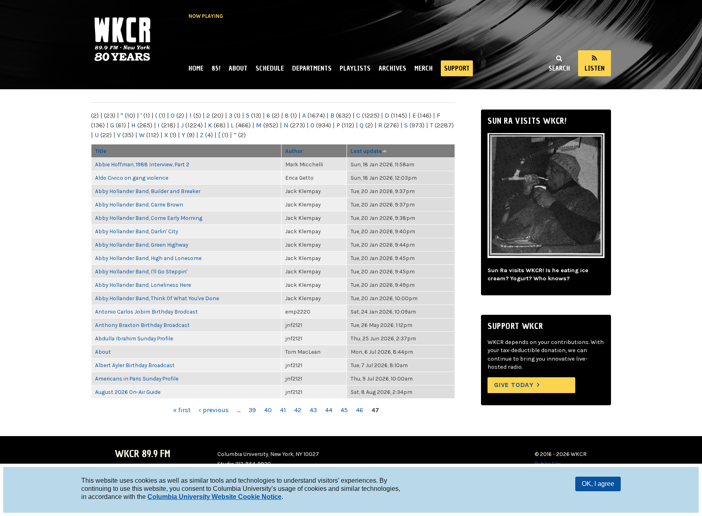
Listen (594, 68)
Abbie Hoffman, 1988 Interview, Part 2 (142, 164)
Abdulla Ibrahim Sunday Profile (134, 338)
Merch (423, 68)
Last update (366, 151)
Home (196, 68)
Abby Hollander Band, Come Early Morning (148, 218)
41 (283, 410)
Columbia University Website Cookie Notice (214, 496)
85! (216, 68)
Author (294, 151)
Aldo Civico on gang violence (131, 177)
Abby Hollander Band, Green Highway (141, 244)
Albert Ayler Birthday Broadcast (135, 365)
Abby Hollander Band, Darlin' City (136, 231)
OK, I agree (598, 483)
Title (100, 151)
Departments (312, 68)
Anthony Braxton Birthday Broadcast (142, 325)
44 (328, 410)
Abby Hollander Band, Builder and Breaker (147, 191)
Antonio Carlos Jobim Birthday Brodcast (146, 311)
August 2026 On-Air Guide (127, 392)
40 (268, 410)
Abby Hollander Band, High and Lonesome (148, 258)
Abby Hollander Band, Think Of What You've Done (157, 298)
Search (559, 68)
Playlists (355, 68)
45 (344, 410)
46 (359, 410)
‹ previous (214, 410)
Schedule (270, 68)
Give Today (514, 385)
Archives (392, 68)
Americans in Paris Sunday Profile (136, 378)
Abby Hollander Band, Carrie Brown (139, 204)
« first (182, 410)
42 (297, 410)
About (238, 68)
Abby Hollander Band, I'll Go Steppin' (141, 271)
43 (313, 410)
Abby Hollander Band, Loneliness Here (143, 285)
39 (252, 410)
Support (457, 68)
